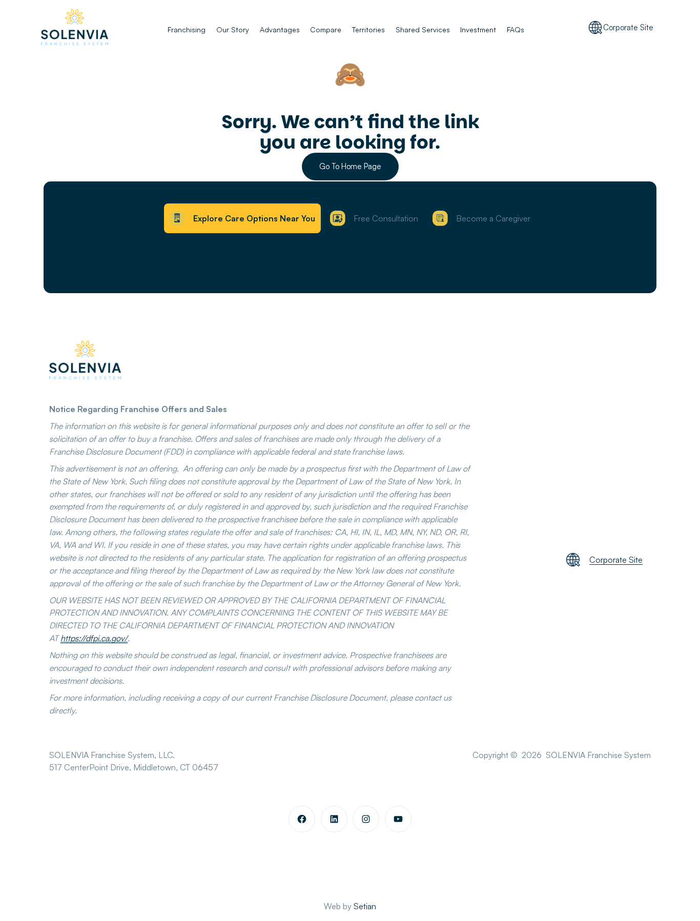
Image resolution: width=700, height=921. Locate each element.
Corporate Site (628, 27)
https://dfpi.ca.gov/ (94, 638)
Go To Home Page (350, 166)
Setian (365, 906)
